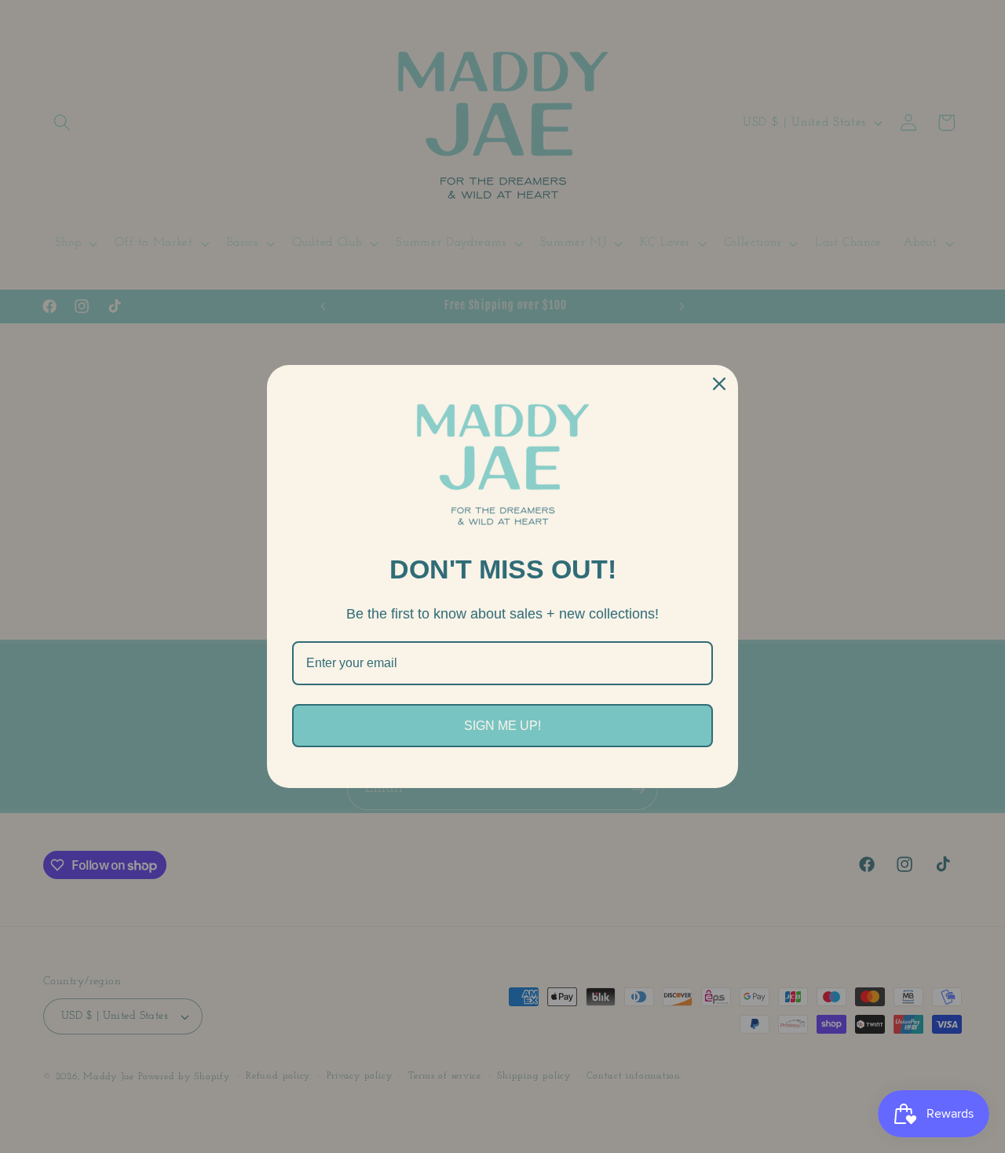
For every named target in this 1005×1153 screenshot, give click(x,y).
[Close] (719, 384)
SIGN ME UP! (502, 725)
